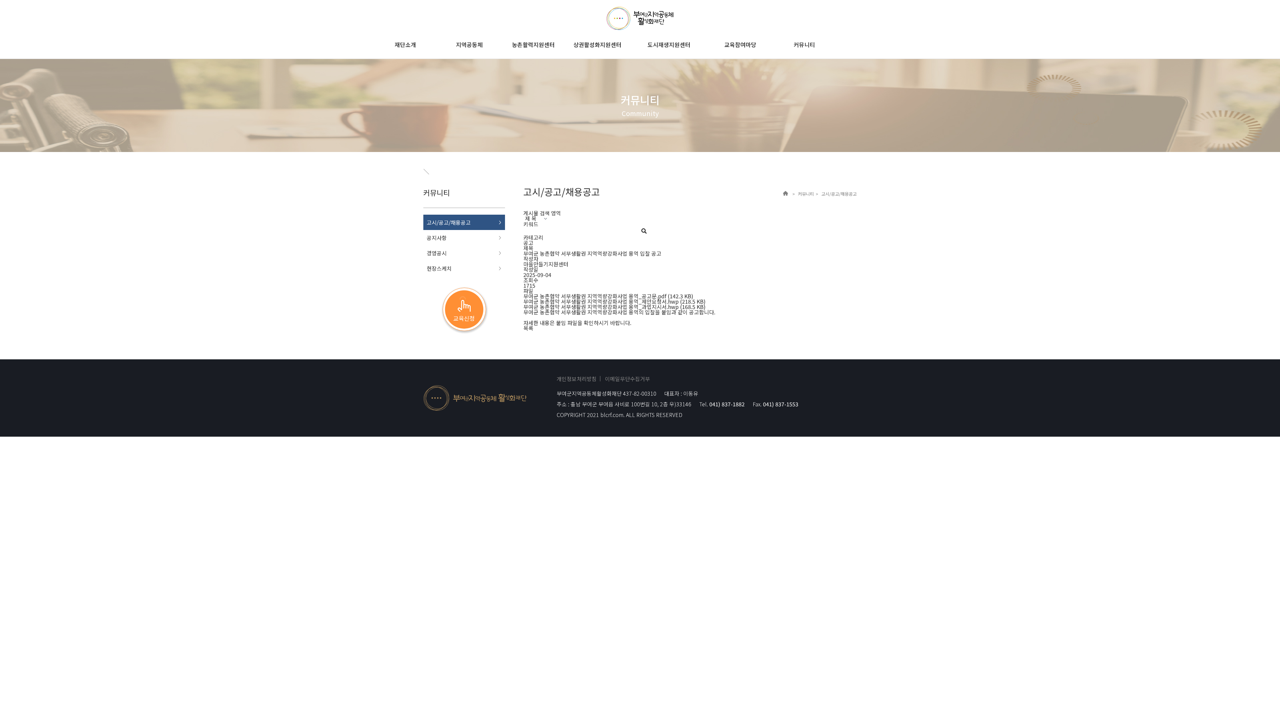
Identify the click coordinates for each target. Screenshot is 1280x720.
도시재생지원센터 (669, 44)
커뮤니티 (804, 44)
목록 (528, 328)
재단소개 (405, 44)
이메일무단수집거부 (627, 379)
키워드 (530, 224)
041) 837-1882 (727, 404)
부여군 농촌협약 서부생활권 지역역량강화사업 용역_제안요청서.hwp (601, 301)
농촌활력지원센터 (533, 44)
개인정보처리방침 (577, 379)
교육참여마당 (740, 44)
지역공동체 (469, 44)
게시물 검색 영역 (542, 213)
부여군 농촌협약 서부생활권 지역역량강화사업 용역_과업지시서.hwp (601, 307)
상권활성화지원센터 (597, 44)
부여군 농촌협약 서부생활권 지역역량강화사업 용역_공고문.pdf (594, 296)
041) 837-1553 (780, 404)
